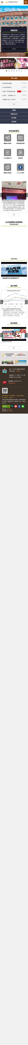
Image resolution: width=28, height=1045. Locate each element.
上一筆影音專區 (1, 335)
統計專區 (14, 286)
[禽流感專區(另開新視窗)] (7, 362)
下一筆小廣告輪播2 (26, 362)
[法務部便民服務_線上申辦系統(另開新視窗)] (20, 355)
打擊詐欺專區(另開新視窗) (11, 70)
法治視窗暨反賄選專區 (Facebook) (14, 223)
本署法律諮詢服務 (7, 83)
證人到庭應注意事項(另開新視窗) (16, 70)
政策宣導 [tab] (14, 121)
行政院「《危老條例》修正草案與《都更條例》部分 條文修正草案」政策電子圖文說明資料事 (10, 95)
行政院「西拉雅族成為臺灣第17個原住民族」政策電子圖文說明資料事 (12, 91)
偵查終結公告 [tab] (14, 114)
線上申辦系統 (5, 397)
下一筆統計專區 (26, 302)
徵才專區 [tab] (14, 117)
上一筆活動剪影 (1, 195)
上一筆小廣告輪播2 (1, 362)
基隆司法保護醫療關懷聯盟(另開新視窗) (21, 70)
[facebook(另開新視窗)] (19, 406)
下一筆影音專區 (26, 335)
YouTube (14, 259)
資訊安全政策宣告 (20, 395)
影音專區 (14, 323)
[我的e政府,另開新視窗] (12, 406)
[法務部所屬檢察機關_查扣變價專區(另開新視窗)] (7, 355)
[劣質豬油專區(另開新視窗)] (20, 362)
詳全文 (14, 49)
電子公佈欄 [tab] (14, 78)
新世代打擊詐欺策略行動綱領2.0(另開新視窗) (19, 70)
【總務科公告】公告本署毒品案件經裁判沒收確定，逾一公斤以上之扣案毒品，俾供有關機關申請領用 (10, 99)
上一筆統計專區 (1, 302)
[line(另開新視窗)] (22, 406)
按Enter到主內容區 (5, 1)
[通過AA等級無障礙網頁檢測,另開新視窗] (6, 406)
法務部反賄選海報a (6, 70)
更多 (14, 104)
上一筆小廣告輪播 (1, 355)
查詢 (26, 2)
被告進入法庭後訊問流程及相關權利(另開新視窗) (14, 70)
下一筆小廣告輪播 (26, 355)
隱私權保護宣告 (5, 395)
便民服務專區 (14, 131)
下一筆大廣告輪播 (26, 64)
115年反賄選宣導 (7, 87)
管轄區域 (14, 30)
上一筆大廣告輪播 (1, 64)
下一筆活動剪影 (26, 195)
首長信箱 (11, 397)
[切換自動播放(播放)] (25, 60)
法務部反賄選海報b (9, 70)
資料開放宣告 (12, 395)
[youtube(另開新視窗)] (15, 406)
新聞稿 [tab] (14, 110)
